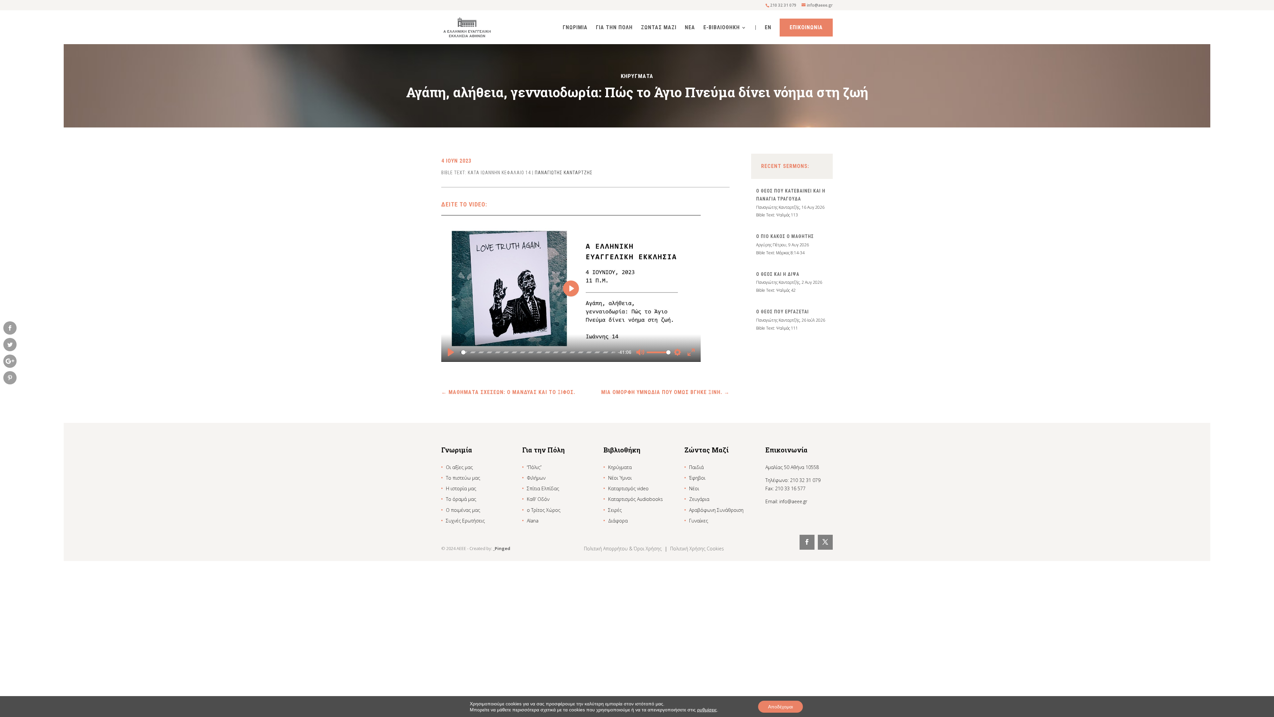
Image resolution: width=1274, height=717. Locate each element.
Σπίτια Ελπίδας (543, 488)
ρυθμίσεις (707, 709)
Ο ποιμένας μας (463, 510)
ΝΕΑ (690, 28)
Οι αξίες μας (459, 467)
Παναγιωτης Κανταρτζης (564, 172)
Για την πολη (614, 28)
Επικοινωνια (806, 27)
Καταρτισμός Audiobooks (635, 499)
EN (768, 28)
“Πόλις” (534, 467)
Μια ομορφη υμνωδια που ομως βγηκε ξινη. (665, 392)
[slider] (537, 352)
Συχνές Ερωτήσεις (465, 521)
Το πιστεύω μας (463, 478)
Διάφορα (618, 521)
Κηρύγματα (620, 467)
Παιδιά (696, 467)
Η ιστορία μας (461, 488)
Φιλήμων (536, 478)
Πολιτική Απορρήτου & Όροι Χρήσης (623, 548)
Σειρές (615, 510)
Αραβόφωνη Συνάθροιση (716, 510)
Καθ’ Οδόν (538, 499)
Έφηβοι (697, 478)
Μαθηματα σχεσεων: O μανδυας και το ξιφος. (508, 392)
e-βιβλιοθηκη (721, 28)
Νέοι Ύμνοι (620, 478)
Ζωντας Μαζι (658, 28)
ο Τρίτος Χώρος (543, 510)
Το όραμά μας (461, 499)
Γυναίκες (698, 521)
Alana (532, 521)
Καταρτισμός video (628, 488)
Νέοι (694, 488)
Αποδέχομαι (780, 706)
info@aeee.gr (793, 501)
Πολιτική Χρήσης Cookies (697, 548)
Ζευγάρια (699, 499)
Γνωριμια (575, 28)
